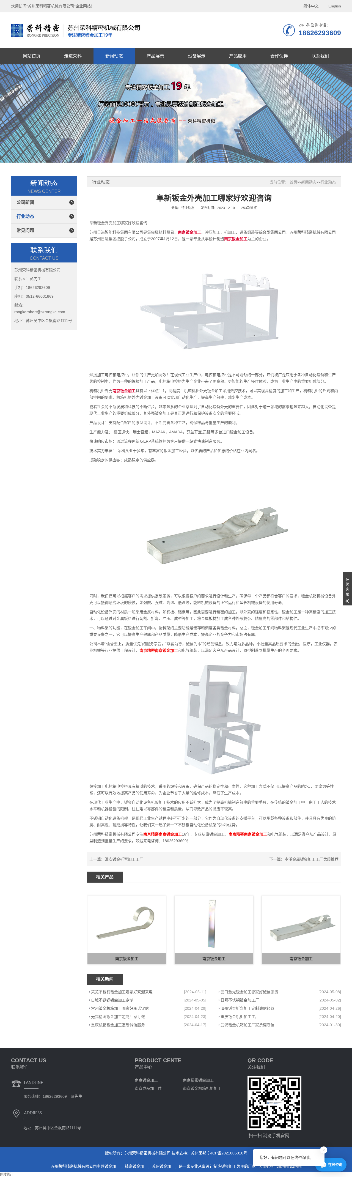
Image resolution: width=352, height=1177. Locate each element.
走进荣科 (73, 56)
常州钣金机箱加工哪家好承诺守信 (120, 1008)
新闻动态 (114, 56)
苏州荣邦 (198, 1153)
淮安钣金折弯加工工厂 (124, 859)
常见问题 (25, 230)
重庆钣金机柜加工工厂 (240, 1016)
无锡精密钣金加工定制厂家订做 (118, 1016)
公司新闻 (25, 202)
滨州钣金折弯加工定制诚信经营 (247, 1008)
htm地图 (281, 1166)
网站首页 (31, 56)
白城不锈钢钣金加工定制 (112, 1000)
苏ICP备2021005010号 (227, 1153)
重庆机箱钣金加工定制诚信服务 (118, 1025)
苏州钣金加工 (163, 1166)
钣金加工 (113, 1166)
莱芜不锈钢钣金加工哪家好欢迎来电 (122, 992)
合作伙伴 (279, 56)
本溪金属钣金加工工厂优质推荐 (312, 859)
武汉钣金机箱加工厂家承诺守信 (247, 1025)
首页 (293, 182)
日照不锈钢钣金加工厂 (240, 1000)
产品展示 (155, 56)
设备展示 (196, 56)
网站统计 (6, 1174)
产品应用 (238, 56)
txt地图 (296, 1166)
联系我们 (320, 56)
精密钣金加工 (136, 1166)
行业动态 (25, 216)
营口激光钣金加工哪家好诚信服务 (249, 992)
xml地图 (266, 1166)
